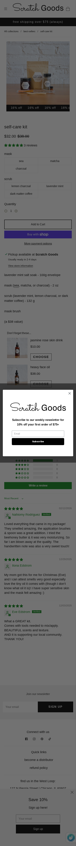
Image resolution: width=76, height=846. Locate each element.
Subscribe (38, 441)
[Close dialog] (69, 393)
